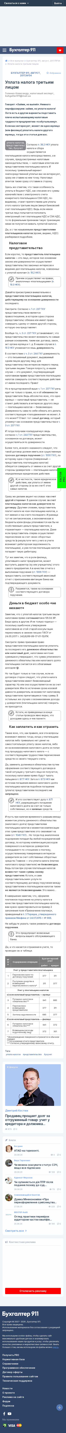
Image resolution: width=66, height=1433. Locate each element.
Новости (7, 1388)
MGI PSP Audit (21, 1212)
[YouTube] (9, 1414)
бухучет (48, 1054)
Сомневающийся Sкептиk (27, 1195)
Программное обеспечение (18, 1367)
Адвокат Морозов (23, 1178)
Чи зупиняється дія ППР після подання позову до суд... (33, 1184)
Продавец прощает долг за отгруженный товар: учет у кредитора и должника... (27, 1120)
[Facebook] (4, 1414)
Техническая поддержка (17, 1380)
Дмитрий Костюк (16, 1110)
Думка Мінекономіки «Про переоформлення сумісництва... (35, 1201)
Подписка (60, 50)
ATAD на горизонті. (26, 1150)
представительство (32, 1054)
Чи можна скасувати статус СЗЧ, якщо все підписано (36, 1166)
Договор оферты (12, 1372)
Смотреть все (15, 1230)
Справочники (10, 1363)
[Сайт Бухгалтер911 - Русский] (20, 1314)
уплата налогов (13, 1054)
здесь (55, 1347)
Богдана (18, 1146)
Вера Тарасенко (22, 1160)
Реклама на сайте (13, 1397)
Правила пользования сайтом (20, 1376)
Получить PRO (10, 1355)
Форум (6, 1401)
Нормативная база (13, 1359)
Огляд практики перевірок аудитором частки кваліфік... (33, 1218)
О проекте (8, 1392)
